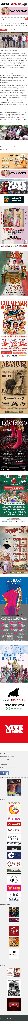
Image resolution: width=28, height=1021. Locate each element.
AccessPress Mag (16, 1018)
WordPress (7, 1018)
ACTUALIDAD (3, 29)
